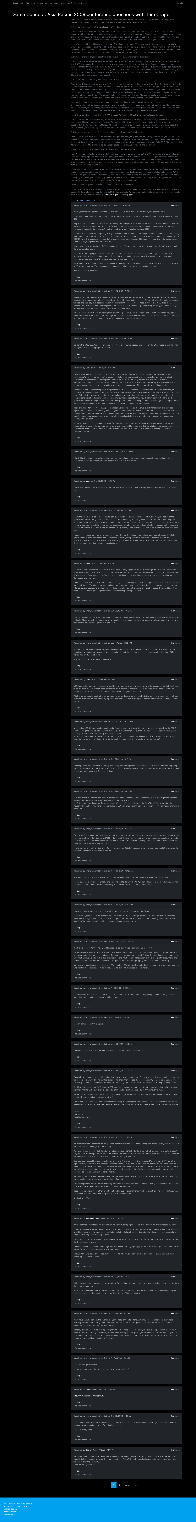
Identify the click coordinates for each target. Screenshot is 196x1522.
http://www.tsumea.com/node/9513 (89, 1396)
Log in (180, 3)
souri (88, 1389)
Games (77, 3)
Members (58, 3)
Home (15, 3)
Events (84, 3)
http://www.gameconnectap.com (119, 195)
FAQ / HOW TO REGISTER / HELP (18, 1503)
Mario (88, 368)
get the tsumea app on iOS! (15, 1506)
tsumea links (9, 1514)
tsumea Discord (10, 1511)
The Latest (30, 3)
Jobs (22, 3)
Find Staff (67, 3)
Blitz (87, 1450)
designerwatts (92, 1218)
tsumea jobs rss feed (13, 1509)
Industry (48, 3)
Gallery (40, 3)
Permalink (175, 205)
